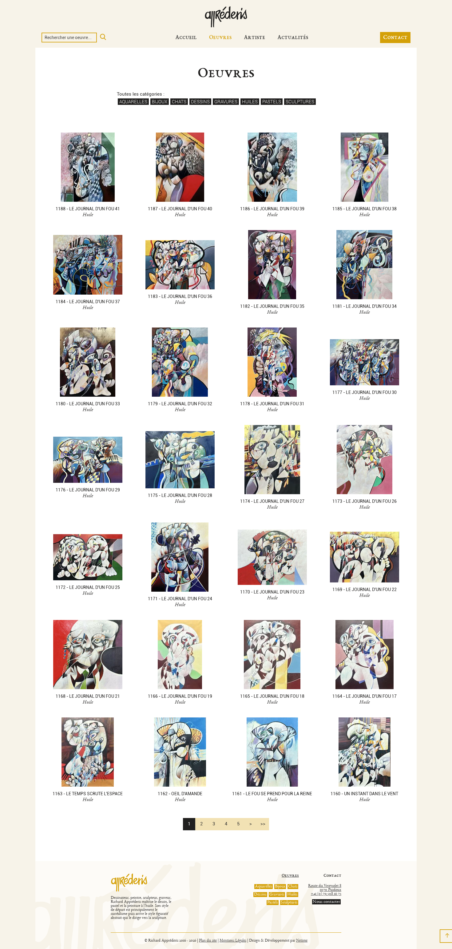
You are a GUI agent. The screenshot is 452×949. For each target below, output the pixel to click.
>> (262, 824)
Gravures (225, 101)
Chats (179, 101)
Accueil (186, 37)
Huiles (250, 101)
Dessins (200, 101)
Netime (301, 941)
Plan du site (208, 941)
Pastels (271, 101)
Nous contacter (326, 901)
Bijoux (159, 101)
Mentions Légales (233, 941)
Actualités (292, 37)
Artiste (254, 37)
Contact (395, 37)
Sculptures (300, 101)
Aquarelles (133, 101)
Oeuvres (220, 37)
